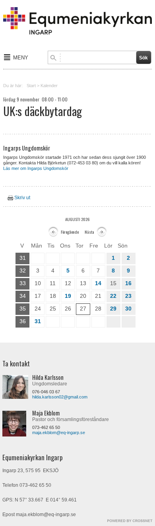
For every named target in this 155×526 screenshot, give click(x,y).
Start (31, 85)
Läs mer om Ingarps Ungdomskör (35, 168)
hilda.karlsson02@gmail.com (59, 396)
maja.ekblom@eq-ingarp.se (58, 432)
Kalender (49, 85)
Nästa (89, 232)
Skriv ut (22, 197)
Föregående (70, 232)
